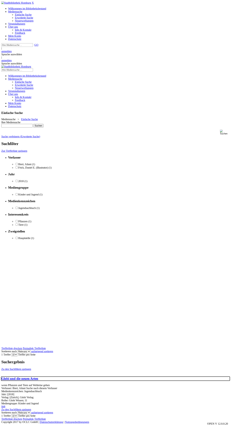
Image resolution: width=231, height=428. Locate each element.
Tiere (21, 224)
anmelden (6, 51)
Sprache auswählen (11, 54)
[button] (225, 132)
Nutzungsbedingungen (77, 422)
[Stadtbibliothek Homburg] (16, 2)
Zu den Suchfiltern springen (16, 369)
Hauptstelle (24, 238)
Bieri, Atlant (24, 164)
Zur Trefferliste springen (14, 150)
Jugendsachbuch (27, 208)
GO (36, 44)
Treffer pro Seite (27, 354)
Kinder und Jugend (28, 194)
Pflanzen (23, 221)
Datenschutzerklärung (51, 422)
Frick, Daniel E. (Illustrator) (33, 167)
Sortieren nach (9, 351)
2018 (21, 181)
